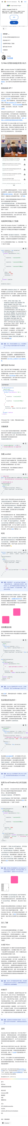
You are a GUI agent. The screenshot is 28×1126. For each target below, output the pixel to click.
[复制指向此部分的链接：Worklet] (7, 927)
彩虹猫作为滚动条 (8, 194)
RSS (2, 1113)
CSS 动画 (3, 100)
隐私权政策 (7, 1119)
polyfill (2, 108)
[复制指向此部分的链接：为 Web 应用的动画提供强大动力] (2, 65)
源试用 (3, 81)
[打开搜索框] (19, 2)
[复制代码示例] (26, 248)
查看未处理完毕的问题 (6, 1086)
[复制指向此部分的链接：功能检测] (9, 427)
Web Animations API (11, 102)
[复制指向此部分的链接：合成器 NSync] (11, 945)
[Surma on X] (8, 58)
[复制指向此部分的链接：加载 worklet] (12, 454)
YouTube (3, 1108)
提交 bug (3, 1084)
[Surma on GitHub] (10, 58)
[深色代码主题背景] (23, 248)
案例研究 (3, 1095)
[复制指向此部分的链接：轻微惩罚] (8, 990)
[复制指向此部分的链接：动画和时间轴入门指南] (19, 221)
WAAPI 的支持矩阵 (17, 104)
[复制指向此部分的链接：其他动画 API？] (14, 88)
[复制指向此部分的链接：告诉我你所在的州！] (18, 700)
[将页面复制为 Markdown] (3, 29)
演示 (12, 529)
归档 (2, 1097)
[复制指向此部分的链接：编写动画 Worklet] (16, 365)
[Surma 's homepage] (12, 58)
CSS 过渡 (8, 98)
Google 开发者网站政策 (18, 1072)
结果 (10, 338)
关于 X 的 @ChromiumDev (7, 1106)
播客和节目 (3, 1100)
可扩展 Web (12, 375)
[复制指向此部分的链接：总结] (6, 1029)
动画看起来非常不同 (16, 598)
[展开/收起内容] (9, 34)
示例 (4, 693)
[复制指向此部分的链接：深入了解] (9, 923)
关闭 (14, 17)
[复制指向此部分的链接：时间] (6, 533)
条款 (2, 1119)
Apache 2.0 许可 (20, 1070)
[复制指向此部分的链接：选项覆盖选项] (12, 627)
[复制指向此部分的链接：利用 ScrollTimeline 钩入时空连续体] (4, 785)
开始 (14, 22)
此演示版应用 (9, 756)
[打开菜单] (2, 1)
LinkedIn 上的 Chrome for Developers (9, 1110)
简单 (24, 196)
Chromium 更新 (4, 1093)
